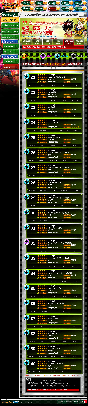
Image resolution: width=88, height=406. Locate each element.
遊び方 (41, 2)
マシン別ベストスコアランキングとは (10, 26)
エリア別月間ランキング (10, 67)
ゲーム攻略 (54, 2)
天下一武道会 (80, 8)
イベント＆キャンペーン (67, 8)
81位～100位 (76, 375)
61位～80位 (66, 375)
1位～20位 (39, 375)
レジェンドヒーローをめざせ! (10, 37)
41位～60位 (57, 375)
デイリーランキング (10, 46)
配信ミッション (28, 8)
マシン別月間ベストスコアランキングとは (10, 31)
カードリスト (67, 2)
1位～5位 (29, 375)
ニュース (28, 2)
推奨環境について (32, 402)
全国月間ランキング (10, 52)
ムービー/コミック (41, 8)
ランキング (54, 8)
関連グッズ (80, 2)
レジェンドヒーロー (10, 20)
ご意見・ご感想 (24, 402)
